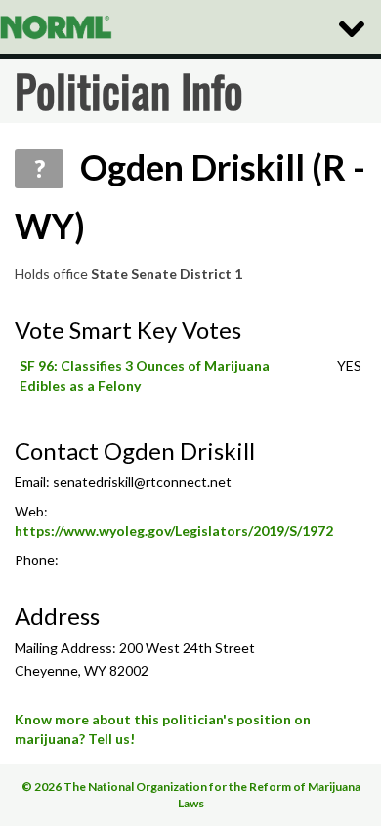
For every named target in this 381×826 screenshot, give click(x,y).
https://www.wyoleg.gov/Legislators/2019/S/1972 (174, 530)
